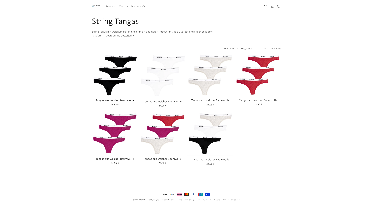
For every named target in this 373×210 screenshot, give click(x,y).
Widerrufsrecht (168, 200)
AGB (198, 200)
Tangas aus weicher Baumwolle (115, 100)
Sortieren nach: (231, 48)
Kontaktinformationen (231, 200)
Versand (217, 200)
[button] (110, 6)
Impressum (207, 200)
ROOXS (141, 200)
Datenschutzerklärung (185, 200)
